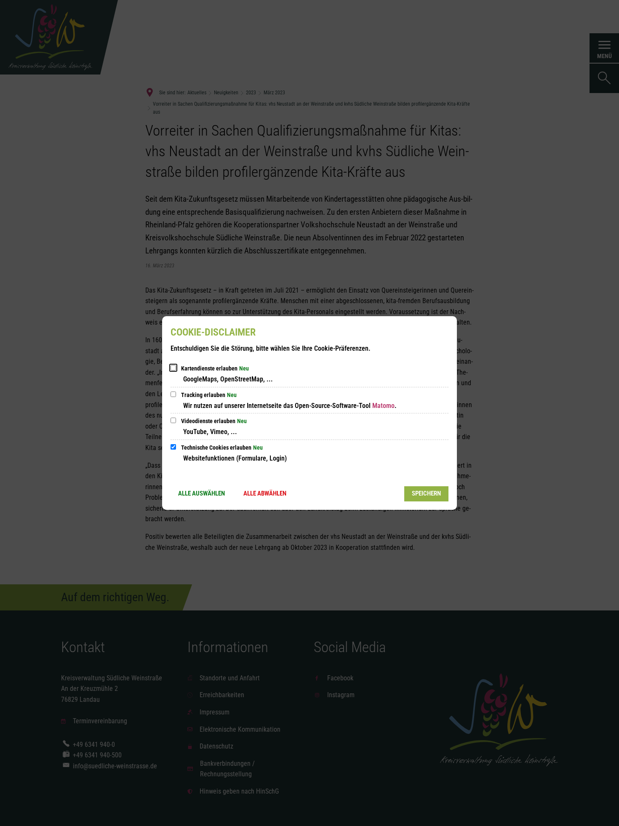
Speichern (426, 493)
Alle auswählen (201, 493)
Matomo (383, 406)
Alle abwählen (264, 493)
